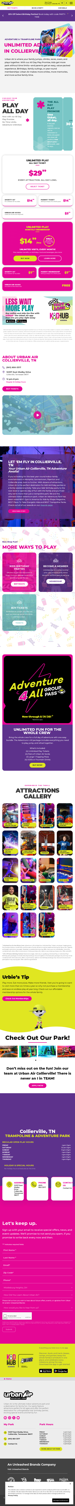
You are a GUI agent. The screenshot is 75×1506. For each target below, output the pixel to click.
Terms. (23, 1324)
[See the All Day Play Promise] (27, 120)
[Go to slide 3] (37, 1060)
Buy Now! (37, 765)
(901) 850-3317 (42, 1186)
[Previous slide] (3, 16)
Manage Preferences (60, 1500)
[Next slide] (72, 16)
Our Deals (62, 8)
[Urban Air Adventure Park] (37, 1395)
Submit (9, 1329)
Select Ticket (37, 187)
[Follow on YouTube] (18, 1417)
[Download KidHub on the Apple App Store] (10, 321)
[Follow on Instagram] (9, 1417)
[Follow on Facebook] (5, 1417)
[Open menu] (71, 3)
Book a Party (37, 8)
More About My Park (50, 1449)
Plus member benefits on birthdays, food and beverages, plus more (37, 252)
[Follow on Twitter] (13, 1417)
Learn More (50, 258)
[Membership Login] (66, 3)
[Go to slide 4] (39, 1060)
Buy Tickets (12, 8)
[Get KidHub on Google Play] (21, 321)
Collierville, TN (56, 3)
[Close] (70, 1484)
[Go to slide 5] (41, 1060)
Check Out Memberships (17, 999)
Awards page (47, 505)
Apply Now (37, 1086)
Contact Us (67, 1188)
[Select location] (62, 3)
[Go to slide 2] (35, 1060)
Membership (55, 581)
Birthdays (19, 584)
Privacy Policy (15, 1324)
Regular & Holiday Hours (16, 382)
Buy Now (25, 258)
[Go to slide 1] (33, 1060)
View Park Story (18, 511)
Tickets (19, 623)
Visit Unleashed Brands (18, 1469)
